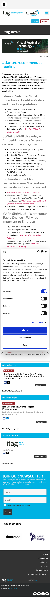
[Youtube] (47, 593)
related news (9, 365)
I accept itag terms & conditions (19, 505)
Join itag (44, 566)
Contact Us (43, 558)
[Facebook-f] (35, 593)
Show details (37, 323)
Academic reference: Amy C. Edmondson (24, 192)
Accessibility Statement (38, 574)
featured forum (10, 435)
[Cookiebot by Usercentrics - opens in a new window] (37, 251)
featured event (9, 397)
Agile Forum (8, 450)
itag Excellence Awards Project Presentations (18, 407)
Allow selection (25, 338)
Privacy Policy (42, 570)
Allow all (25, 330)
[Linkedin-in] (39, 593)
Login (45, 554)
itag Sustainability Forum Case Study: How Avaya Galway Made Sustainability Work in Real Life (23, 376)
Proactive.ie (13, 588)
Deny (25, 345)
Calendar (44, 562)
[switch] (44, 298)
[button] (47, 13)
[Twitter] (43, 593)
